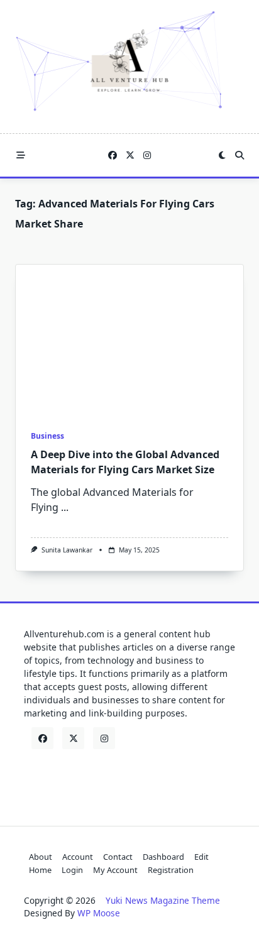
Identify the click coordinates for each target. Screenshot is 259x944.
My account (115, 869)
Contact (118, 856)
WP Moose (98, 913)
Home (40, 869)
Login (72, 869)
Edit (201, 856)
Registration (171, 869)
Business (47, 436)
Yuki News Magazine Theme (163, 900)
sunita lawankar (66, 550)
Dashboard (163, 856)
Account (77, 856)
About (40, 856)
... (65, 507)
